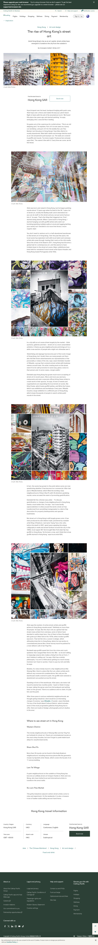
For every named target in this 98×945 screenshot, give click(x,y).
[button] (95, 940)
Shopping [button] (31, 16)
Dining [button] (47, 16)
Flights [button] (15, 16)
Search (60, 11)
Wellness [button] (39, 16)
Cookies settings (32, 908)
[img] (94, 2)
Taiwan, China (82, 936)
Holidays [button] (23, 16)
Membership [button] (64, 16)
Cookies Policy (11, 942)
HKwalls (47, 701)
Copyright (6, 936)
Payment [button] (54, 16)
